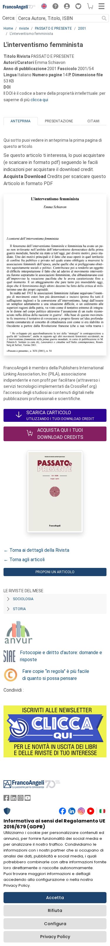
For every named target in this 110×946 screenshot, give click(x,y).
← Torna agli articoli (24, 559)
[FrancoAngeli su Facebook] (6, 799)
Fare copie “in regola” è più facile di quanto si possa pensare (55, 675)
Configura (55, 924)
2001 (82, 28)
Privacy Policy (55, 937)
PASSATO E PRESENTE (53, 28)
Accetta (55, 898)
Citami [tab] (93, 121)
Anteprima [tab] (21, 121)
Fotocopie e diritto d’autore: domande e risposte (61, 656)
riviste (24, 28)
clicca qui (39, 99)
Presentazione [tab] (59, 121)
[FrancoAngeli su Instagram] (20, 799)
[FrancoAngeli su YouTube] (28, 799)
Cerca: (8, 18)
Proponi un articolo (55, 572)
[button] (42, 7)
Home (8, 28)
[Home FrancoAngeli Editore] (19, 7)
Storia (19, 609)
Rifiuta (55, 910)
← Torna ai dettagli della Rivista (36, 550)
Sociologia (23, 599)
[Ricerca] (104, 18)
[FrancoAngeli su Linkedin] (13, 799)
